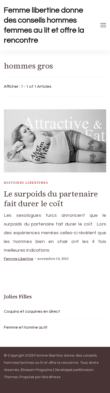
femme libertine (18, 259)
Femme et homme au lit (26, 327)
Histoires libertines (26, 183)
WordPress (51, 377)
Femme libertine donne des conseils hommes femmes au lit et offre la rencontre (44, 25)
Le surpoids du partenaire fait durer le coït (51, 199)
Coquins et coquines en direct (32, 311)
